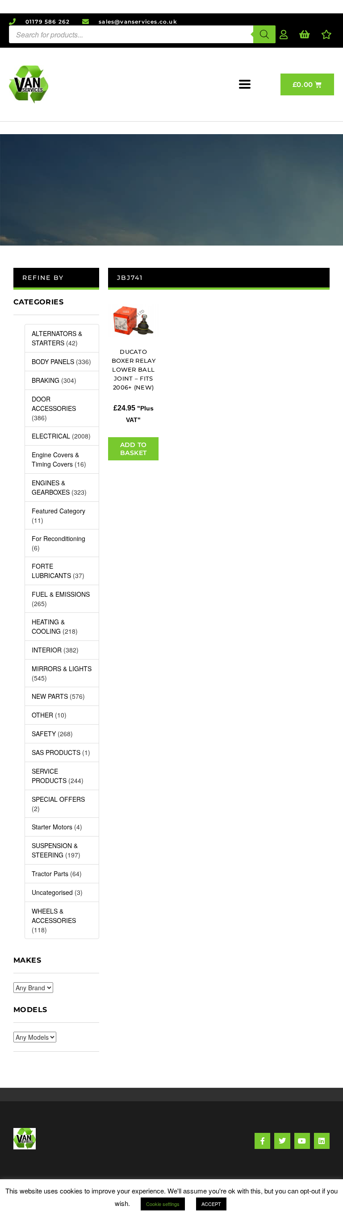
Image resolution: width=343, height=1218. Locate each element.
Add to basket (133, 449)
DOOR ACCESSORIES (54, 403)
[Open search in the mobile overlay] (142, 34)
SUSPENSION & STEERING (55, 850)
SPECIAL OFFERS (58, 799)
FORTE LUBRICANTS (51, 571)
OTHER (42, 714)
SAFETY (44, 733)
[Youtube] (302, 1140)
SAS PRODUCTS (56, 752)
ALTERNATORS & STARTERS (57, 338)
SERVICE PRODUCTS (49, 776)
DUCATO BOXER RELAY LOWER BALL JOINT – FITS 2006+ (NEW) (133, 369)
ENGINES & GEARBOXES (51, 487)
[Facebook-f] (262, 1140)
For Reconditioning (58, 538)
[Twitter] (282, 1140)
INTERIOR (47, 649)
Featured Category (58, 510)
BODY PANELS (53, 361)
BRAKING (45, 380)
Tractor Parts (50, 873)
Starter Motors (52, 826)
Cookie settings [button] (163, 1203)
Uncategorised (52, 892)
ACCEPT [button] (211, 1203)
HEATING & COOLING (48, 626)
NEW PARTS (50, 696)
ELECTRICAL (51, 435)
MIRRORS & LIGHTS (62, 668)
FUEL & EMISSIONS (61, 594)
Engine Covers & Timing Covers (55, 459)
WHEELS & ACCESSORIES (54, 915)
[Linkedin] (322, 1140)
